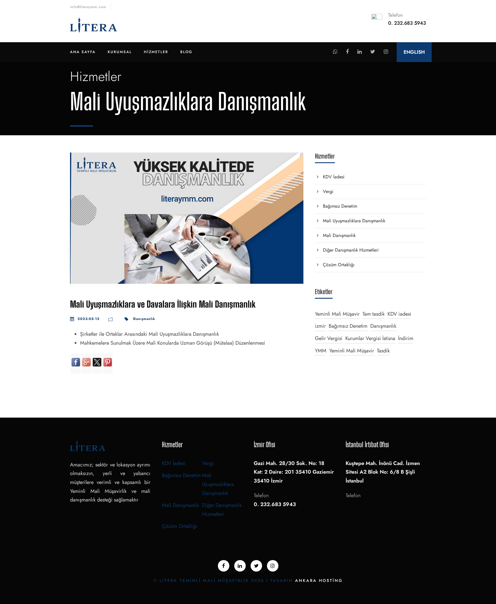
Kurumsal (120, 52)
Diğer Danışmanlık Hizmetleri (351, 250)
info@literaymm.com (88, 6)
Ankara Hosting (319, 580)
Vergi (328, 191)
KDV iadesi (399, 314)
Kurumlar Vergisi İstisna (370, 338)
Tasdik (383, 350)
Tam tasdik (374, 314)
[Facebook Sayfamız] (347, 51)
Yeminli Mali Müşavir (337, 314)
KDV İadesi (333, 176)
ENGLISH (414, 52)
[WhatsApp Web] (335, 51)
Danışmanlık (144, 318)
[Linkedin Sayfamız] (359, 51)
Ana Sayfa (83, 52)
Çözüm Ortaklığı (338, 264)
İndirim (405, 338)
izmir (320, 326)
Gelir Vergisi (328, 338)
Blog (186, 52)
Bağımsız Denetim (340, 206)
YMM (320, 350)
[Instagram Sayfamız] (386, 51)
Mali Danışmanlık (339, 235)
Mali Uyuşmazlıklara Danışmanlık (354, 220)
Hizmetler (156, 52)
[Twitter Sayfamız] (372, 51)
